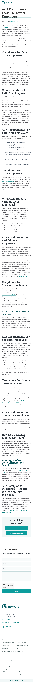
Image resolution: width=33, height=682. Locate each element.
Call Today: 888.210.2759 (16, 528)
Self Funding (5, 648)
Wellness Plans (20, 651)
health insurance (7, 61)
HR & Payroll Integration (8, 669)
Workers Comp (5, 645)
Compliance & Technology (14, 543)
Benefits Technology (7, 660)
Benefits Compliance (7, 663)
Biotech (18, 663)
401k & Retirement (21, 635)
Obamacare (5, 27)
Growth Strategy (6, 666)
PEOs (18, 648)
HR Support (5, 672)
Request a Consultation (16, 533)
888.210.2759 (9, 619)
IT (17, 669)
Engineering (19, 666)
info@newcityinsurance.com (13, 622)
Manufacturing (20, 672)
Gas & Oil (19, 675)
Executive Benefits (21, 642)
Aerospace (19, 660)
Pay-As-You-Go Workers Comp (8, 638)
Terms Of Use (20, 680)
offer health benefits (8, 181)
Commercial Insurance (7, 635)
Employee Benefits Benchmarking (21, 638)
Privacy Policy (13, 680)
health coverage (23, 276)
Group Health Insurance (8, 642)
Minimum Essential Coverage (9, 651)
